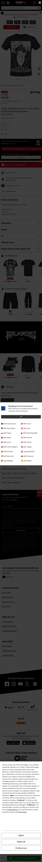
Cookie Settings (12, 810)
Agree (21, 835)
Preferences (21, 848)
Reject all (21, 842)
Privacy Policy (22, 812)
